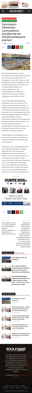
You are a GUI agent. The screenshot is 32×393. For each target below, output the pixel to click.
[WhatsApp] (21, 47)
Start (3, 15)
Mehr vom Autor (19, 253)
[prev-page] (3, 289)
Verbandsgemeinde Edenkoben (13, 15)
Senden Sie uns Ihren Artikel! (11, 386)
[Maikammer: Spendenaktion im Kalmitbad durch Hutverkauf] (6, 336)
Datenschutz (26, 388)
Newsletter (5, 388)
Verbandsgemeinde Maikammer (9, 21)
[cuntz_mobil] (16, 191)
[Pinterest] (17, 47)
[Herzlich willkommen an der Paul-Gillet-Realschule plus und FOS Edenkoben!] (6, 327)
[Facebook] (9, 47)
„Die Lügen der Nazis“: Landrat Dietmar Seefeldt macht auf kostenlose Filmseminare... (21, 308)
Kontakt (12, 388)
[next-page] (6, 289)
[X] (13, 47)
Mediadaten (23, 386)
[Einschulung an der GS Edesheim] (6, 260)
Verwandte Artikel (8, 253)
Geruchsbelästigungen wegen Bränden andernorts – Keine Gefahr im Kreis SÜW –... (20, 317)
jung (5, 43)
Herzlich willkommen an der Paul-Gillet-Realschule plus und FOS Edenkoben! (20, 326)
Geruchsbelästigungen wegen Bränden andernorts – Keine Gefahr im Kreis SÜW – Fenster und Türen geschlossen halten (21, 280)
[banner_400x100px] (16, 5)
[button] (3, 11)
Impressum (18, 388)
